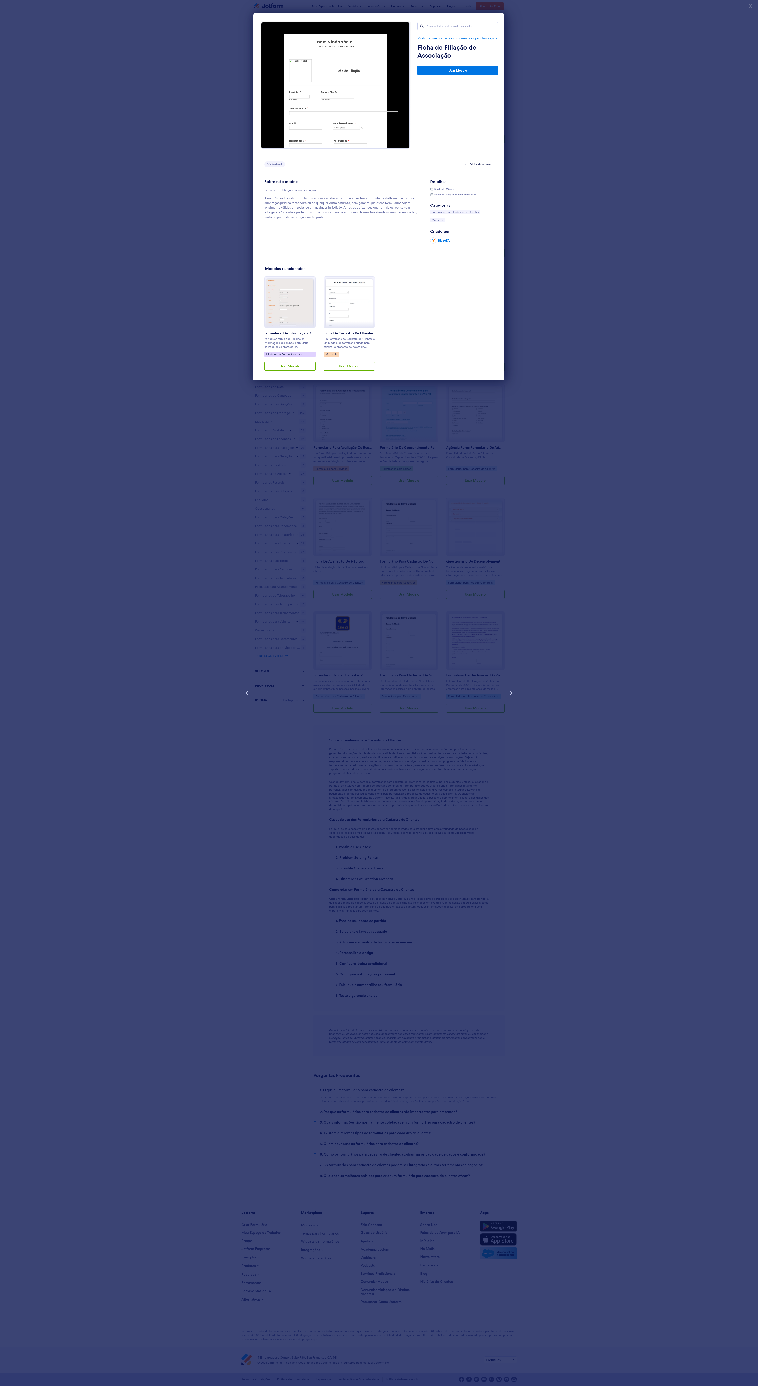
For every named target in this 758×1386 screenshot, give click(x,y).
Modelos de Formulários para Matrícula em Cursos (284, 354)
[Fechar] (750, 6)
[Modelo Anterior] (247, 693)
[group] (290, 326)
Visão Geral (274, 164)
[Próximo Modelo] (511, 693)
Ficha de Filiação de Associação (446, 51)
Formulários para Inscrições (477, 38)
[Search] (421, 26)
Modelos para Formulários (435, 38)
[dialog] (379, 693)
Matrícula (438, 220)
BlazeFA (444, 240)
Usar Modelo (458, 70)
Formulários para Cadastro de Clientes (455, 212)
